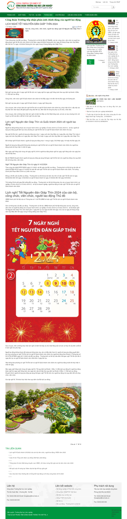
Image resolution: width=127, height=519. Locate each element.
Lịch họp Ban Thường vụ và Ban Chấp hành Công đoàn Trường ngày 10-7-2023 (95, 47)
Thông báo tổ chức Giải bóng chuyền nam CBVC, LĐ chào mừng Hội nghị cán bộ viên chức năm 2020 (41, 463)
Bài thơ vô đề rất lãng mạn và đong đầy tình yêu (104, 106)
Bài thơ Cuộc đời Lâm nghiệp (96, 111)
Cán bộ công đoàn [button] (75, 15)
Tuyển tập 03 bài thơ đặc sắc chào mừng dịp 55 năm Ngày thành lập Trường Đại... (103, 115)
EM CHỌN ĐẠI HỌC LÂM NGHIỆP (108, 99)
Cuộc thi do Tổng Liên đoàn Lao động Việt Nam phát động (27, 458)
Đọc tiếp (90, 62)
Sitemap (98, 2)
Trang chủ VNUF (115, 2)
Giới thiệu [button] (22, 15)
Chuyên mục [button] (60, 15)
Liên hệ (105, 2)
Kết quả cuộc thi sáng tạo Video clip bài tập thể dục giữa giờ (28, 468)
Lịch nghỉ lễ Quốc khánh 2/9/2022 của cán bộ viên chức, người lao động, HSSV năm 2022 (37, 452)
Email (79, 27)
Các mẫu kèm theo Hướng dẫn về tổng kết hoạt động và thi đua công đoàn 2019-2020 (36, 474)
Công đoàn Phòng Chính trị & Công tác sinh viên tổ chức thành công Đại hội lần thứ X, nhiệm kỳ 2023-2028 (114, 79)
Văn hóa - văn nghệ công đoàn (98, 96)
